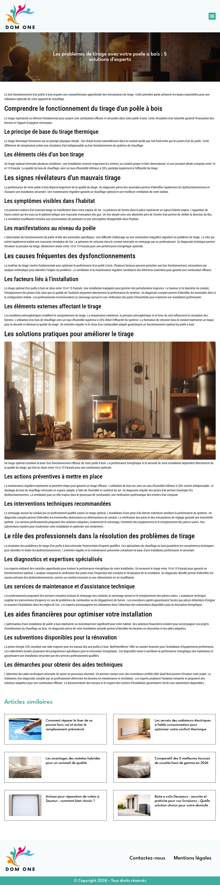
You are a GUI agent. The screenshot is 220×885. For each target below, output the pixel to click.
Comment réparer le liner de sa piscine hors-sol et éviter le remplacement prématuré (69, 725)
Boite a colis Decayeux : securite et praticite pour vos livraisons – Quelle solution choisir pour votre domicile (182, 801)
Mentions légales (192, 858)
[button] (212, 16)
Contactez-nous (147, 858)
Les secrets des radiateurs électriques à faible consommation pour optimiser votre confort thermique (183, 725)
